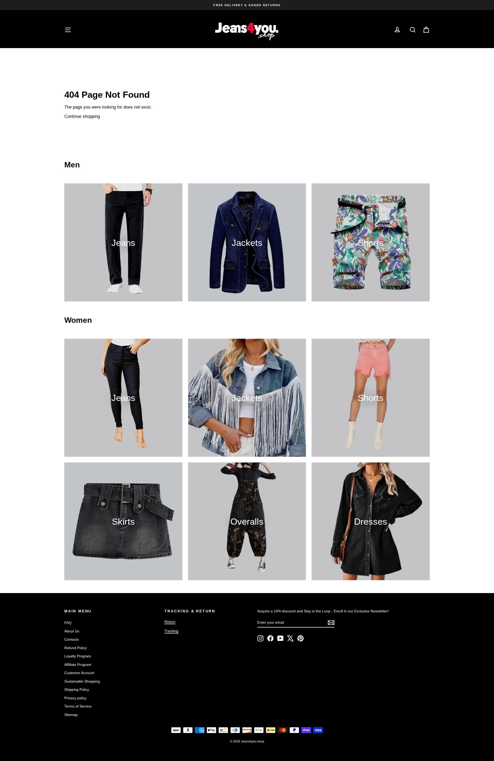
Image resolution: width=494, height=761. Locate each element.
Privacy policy (75, 698)
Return (169, 622)
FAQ (68, 623)
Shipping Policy (76, 689)
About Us (71, 631)
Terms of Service (78, 706)
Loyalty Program (77, 656)
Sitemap (71, 715)
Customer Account (79, 673)
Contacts (71, 639)
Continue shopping (82, 116)
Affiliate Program (77, 664)
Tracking (171, 631)
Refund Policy (75, 648)
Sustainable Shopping (82, 681)
